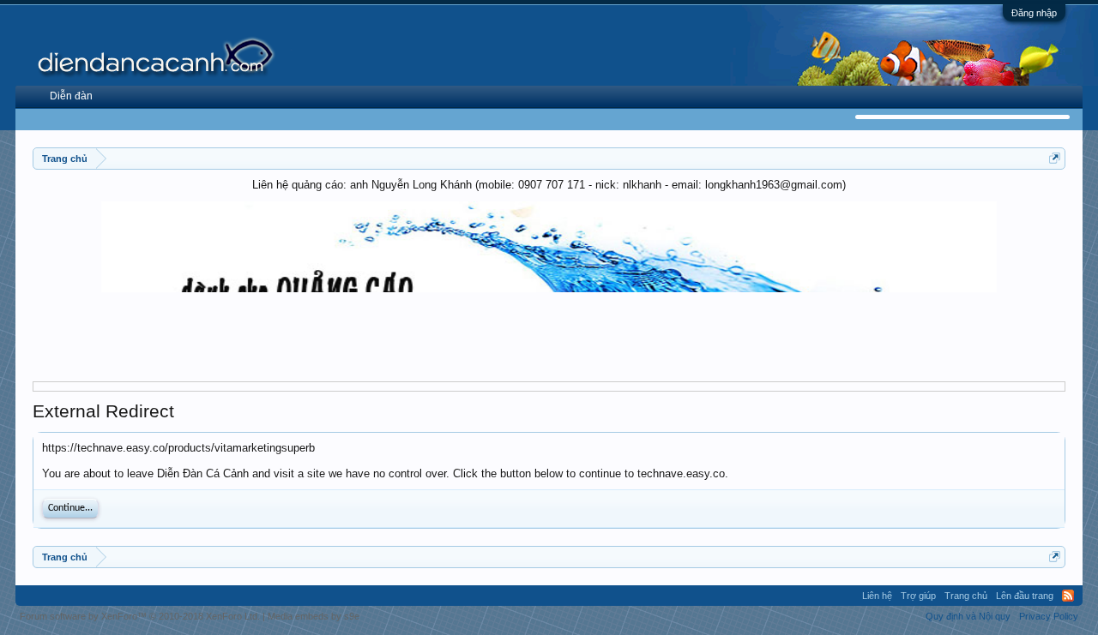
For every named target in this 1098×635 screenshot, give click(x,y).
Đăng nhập (1034, 13)
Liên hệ (877, 595)
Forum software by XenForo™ (140, 616)
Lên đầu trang (1024, 595)
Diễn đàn (71, 96)
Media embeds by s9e (313, 616)
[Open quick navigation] (1054, 158)
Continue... (70, 508)
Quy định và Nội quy (968, 616)
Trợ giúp (918, 595)
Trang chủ (965, 595)
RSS (1068, 596)
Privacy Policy (1048, 616)
